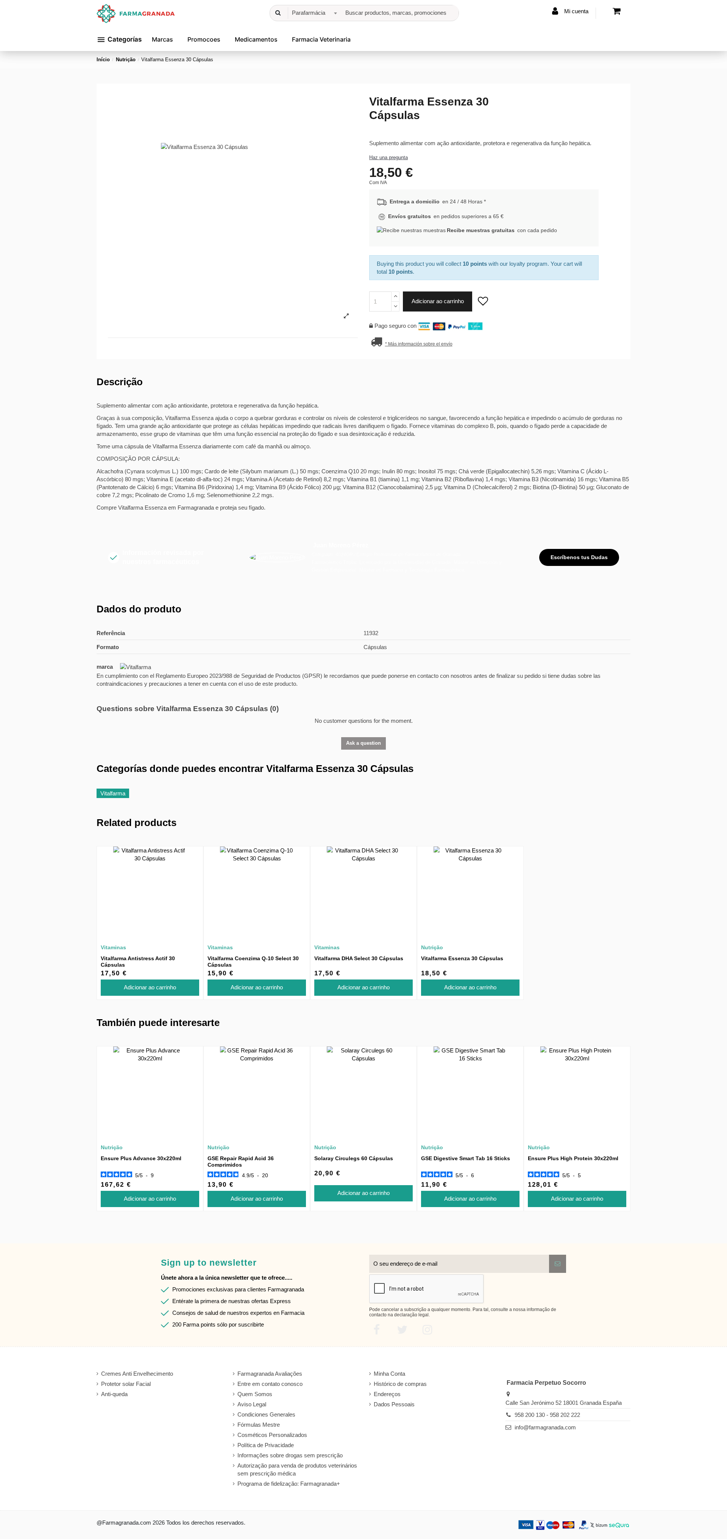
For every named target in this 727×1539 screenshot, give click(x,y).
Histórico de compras (400, 1384)
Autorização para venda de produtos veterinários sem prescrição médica (297, 1469)
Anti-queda (114, 1394)
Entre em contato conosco (270, 1384)
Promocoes (203, 39)
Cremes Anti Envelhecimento (137, 1373)
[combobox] (313, 13)
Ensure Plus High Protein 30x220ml (573, 1158)
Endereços (387, 1394)
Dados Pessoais (394, 1404)
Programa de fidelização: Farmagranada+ (288, 1483)
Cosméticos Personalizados (272, 1435)
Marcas (162, 39)
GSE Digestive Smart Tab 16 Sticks (465, 1158)
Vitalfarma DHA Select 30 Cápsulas (358, 958)
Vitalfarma (112, 793)
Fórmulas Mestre (258, 1424)
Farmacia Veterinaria (321, 39)
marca (105, 666)
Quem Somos (254, 1394)
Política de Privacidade (265, 1445)
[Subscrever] (557, 1264)
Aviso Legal (251, 1404)
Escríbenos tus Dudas (579, 557)
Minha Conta (389, 1373)
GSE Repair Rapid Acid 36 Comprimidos (240, 1161)
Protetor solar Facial (126, 1384)
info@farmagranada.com (545, 1427)
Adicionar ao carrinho (438, 301)
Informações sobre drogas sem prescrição (290, 1455)
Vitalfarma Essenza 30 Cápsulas (462, 958)
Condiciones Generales (266, 1414)
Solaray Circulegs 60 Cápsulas (353, 1158)
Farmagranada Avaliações (269, 1373)
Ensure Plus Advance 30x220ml (141, 1158)
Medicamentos (256, 39)
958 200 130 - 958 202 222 (547, 1415)
